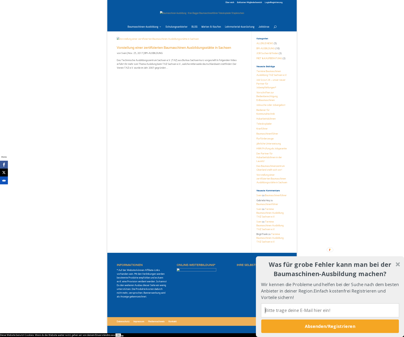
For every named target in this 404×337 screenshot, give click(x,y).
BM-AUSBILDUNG (153, 53)
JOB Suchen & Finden (267, 53)
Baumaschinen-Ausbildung (143, 27)
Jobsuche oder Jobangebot (270, 105)
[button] (330, 269)
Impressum (139, 321)
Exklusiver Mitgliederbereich (249, 2)
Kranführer (262, 128)
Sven (124, 53)
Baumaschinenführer (267, 133)
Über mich (229, 2)
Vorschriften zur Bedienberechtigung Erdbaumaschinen (267, 96)
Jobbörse (263, 27)
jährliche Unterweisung (268, 143)
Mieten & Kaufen (211, 27)
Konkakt (173, 321)
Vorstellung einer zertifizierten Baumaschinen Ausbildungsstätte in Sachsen (174, 48)
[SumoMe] (4, 180)
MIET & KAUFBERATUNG (269, 58)
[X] (4, 172)
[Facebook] (4, 165)
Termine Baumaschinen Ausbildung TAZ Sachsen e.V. (270, 213)
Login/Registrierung (273, 2)
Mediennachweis (156, 321)
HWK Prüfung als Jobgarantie (271, 148)
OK (118, 335)
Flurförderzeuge (265, 138)
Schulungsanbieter (177, 27)
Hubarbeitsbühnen (266, 118)
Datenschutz (123, 321)
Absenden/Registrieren (330, 326)
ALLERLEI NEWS (264, 43)
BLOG (195, 27)
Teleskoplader (264, 123)
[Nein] (122, 335)
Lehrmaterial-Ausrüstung (240, 27)
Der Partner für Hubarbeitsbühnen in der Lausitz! (269, 157)
